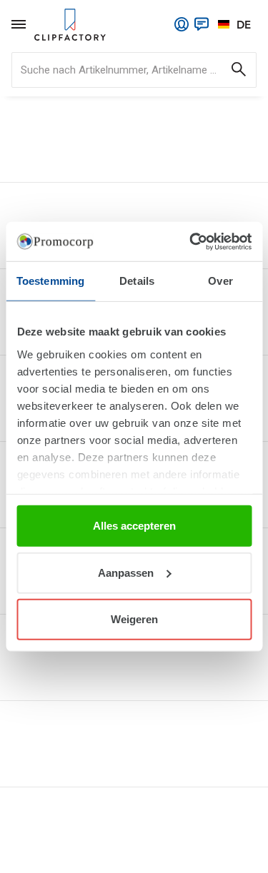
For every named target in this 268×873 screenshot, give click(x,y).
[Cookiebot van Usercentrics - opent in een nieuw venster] (191, 241)
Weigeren (134, 619)
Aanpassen (126, 572)
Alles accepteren (134, 526)
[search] (134, 70)
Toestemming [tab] (50, 281)
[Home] (70, 25)
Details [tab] (136, 281)
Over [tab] (220, 281)
